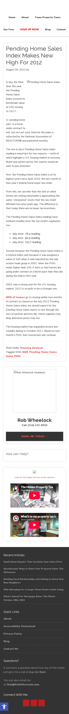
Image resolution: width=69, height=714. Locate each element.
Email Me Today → (34, 436)
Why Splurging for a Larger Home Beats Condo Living (33, 589)
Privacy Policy (13, 634)
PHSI (17, 356)
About (8, 619)
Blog (7, 641)
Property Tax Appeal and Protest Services (34, 7)
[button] (4, 706)
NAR (25, 352)
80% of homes (15, 297)
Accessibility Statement (19, 626)
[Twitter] (34, 703)
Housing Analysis (31, 348)
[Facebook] (26, 703)
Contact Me (11, 649)
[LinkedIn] (41, 703)
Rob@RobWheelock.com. (23, 684)
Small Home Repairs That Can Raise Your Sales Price (33, 561)
